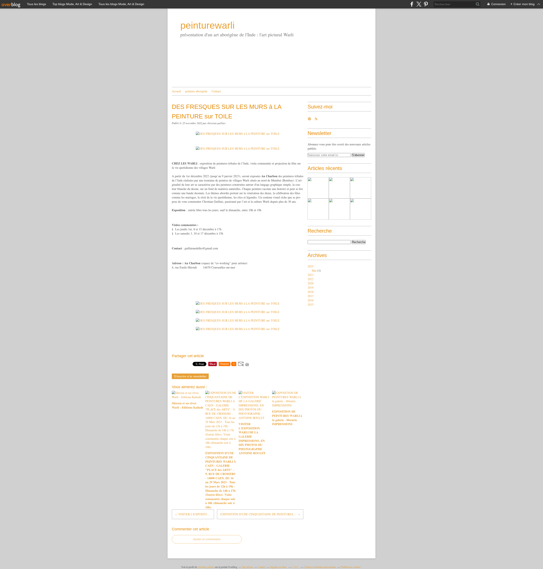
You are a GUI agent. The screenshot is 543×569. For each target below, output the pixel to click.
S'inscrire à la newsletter (190, 376)
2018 (310, 292)
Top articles (247, 567)
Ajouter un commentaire (207, 539)
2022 (310, 279)
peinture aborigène (196, 91)
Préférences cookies (351, 567)
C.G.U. (295, 567)
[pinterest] (425, 4)
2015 (310, 304)
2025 (310, 266)
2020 (310, 283)
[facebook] (411, 4)
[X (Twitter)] (418, 4)
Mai (314, 270)
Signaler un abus (278, 567)
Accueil (176, 91)
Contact (216, 91)
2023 (310, 275)
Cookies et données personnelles (320, 567)
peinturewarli (207, 25)
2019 (310, 287)
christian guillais (206, 567)
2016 (310, 300)
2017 (310, 296)
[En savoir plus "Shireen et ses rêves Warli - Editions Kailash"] (318, 187)
